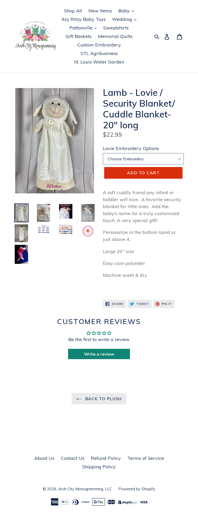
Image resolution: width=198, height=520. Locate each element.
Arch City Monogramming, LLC (85, 488)
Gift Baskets (79, 36)
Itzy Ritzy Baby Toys (84, 19)
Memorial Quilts (115, 36)
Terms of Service (145, 458)
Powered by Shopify (136, 488)
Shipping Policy (99, 467)
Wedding (122, 19)
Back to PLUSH (103, 398)
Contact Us (72, 458)
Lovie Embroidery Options (131, 148)
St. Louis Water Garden (99, 62)
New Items (100, 11)
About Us (44, 458)
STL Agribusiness (99, 53)
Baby (124, 11)
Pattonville (81, 28)
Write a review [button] (99, 354)
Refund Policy (106, 458)
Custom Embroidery (99, 45)
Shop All (73, 11)
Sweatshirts (116, 28)
